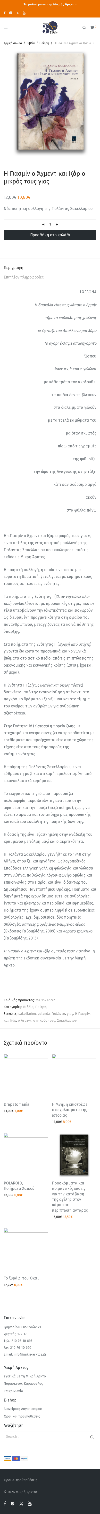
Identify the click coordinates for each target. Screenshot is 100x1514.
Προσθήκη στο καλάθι (50, 235)
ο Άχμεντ (25, 1020)
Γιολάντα (58, 1014)
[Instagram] (10, 13)
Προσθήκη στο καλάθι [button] (19, 1111)
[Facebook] (4, 13)
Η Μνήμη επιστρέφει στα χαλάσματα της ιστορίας (70, 1110)
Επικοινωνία (13, 1391)
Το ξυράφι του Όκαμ (22, 1278)
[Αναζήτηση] (86, 28)
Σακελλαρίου (67, 1020)
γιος (70, 1014)
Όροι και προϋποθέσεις (22, 1416)
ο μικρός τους (44, 1020)
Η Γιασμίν (82, 1014)
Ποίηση (44, 43)
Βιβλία (31, 43)
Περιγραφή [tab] (13, 267)
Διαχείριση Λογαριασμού (23, 1409)
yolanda (44, 1014)
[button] (92, 1437)
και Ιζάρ (10, 1020)
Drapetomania (16, 1104)
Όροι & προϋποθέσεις (20, 1480)
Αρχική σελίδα (13, 43)
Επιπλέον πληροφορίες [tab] (24, 277)
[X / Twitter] (17, 13)
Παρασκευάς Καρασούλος (23, 1384)
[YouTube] (24, 13)
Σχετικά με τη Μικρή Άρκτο (25, 1376)
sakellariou (27, 1014)
